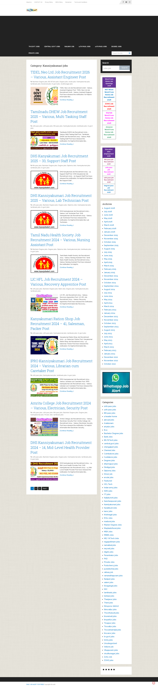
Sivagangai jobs (110, 586)
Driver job (108, 474)
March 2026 (109, 225)
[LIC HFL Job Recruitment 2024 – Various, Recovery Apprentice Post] (44, 303)
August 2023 (109, 330)
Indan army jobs (110, 487)
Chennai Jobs (109, 450)
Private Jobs (34, 53)
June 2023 (108, 337)
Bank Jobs (62, 289)
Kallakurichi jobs (111, 498)
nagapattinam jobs (112, 542)
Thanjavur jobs (110, 599)
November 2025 (111, 239)
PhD (106, 559)
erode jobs (72, 82)
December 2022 (111, 357)
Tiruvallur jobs (110, 626)
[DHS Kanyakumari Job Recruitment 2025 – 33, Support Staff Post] (44, 180)
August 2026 (109, 208)
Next (45, 488)
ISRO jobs (108, 491)
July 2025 (108, 252)
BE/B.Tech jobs (53, 82)
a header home (110, 416)
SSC (105, 589)
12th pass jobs (84, 46)
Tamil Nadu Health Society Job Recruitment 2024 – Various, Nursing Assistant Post (60, 240)
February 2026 (110, 228)
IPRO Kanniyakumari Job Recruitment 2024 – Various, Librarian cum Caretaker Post (61, 366)
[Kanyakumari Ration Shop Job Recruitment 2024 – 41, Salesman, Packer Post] (44, 345)
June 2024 (108, 296)
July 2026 (108, 211)
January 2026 (109, 232)
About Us (28, 2)
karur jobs (108, 511)
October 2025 (110, 242)
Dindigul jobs (109, 467)
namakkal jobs (110, 545)
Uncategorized (110, 643)
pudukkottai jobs (111, 569)
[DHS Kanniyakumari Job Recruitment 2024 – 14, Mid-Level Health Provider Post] (44, 471)
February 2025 (110, 269)
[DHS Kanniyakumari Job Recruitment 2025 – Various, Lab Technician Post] (44, 219)
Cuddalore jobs (110, 457)
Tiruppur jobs (109, 623)
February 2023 (110, 350)
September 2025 (111, 245)
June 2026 (108, 215)
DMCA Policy (59, 2)
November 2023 (111, 320)
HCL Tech (108, 484)
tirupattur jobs (110, 620)
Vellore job (108, 647)
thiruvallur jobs (110, 609)
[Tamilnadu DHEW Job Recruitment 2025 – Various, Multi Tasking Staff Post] (44, 140)
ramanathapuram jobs (113, 576)
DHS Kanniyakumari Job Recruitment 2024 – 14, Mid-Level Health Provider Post (61, 447)
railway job (69, 46)
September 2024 (111, 286)
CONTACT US (38, 2)
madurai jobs (109, 521)
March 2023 (109, 347)
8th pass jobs (58, 126)
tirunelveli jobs (46, 84)
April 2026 (108, 222)
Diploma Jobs (71, 165)
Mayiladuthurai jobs (112, 528)
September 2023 (111, 327)
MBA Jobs (108, 531)
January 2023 (109, 354)
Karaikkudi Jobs (110, 508)
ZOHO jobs (108, 660)
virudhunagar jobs (67, 84)
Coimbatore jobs (111, 454)
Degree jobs (116, 46)
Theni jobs (108, 603)
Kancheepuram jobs (112, 501)
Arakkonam (108, 423)
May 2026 (108, 218)
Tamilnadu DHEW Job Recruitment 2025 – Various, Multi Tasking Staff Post (59, 116)
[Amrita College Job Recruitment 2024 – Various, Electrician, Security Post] (44, 427)
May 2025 (108, 259)
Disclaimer (68, 2)
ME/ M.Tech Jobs (111, 538)
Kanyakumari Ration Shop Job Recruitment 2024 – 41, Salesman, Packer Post (58, 323)
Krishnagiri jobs (110, 515)
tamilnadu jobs (36, 84)
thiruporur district (111, 606)
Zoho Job (108, 657)
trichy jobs (108, 640)
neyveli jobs (109, 548)
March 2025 (109, 266)
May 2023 (108, 340)
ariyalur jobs (109, 427)
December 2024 (111, 276)
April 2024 (108, 303)
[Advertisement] (79, 29)
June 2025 (108, 255)
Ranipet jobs (109, 579)
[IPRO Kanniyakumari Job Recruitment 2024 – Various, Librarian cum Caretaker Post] (44, 387)
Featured (108, 481)
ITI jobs (107, 494)
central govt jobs (52, 46)
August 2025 (109, 249)
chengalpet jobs (111, 447)
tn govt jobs (34, 46)
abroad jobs (109, 420)
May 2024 (108, 299)
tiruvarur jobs (109, 633)
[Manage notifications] (153, 683)
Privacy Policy (49, 2)
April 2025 (108, 262)
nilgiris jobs (108, 552)
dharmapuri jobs (111, 464)
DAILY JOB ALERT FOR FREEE (35, 684)
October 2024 (110, 283)
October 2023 (110, 323)
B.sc (106, 430)
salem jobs (108, 582)
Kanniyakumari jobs (83, 82)
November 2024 (111, 279)
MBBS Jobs (109, 535)
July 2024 (108, 293)
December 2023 (111, 316)
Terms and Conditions (80, 2)
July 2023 (108, 333)
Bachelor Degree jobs (39, 82)
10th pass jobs (101, 46)
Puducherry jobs (111, 565)
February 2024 (110, 310)
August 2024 (109, 289)
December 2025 (111, 235)
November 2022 (111, 360)
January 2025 (109, 272)
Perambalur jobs (111, 555)
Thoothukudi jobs (111, 613)
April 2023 (108, 343)
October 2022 (110, 364)
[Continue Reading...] (67, 100)
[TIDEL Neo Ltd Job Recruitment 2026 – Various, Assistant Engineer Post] (44, 96)
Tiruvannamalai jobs (112, 630)
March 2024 (109, 306)
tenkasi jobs (109, 596)
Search (130, 53)
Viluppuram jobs (111, 650)
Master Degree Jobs (113, 525)
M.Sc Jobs (108, 518)
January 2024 (109, 313)
